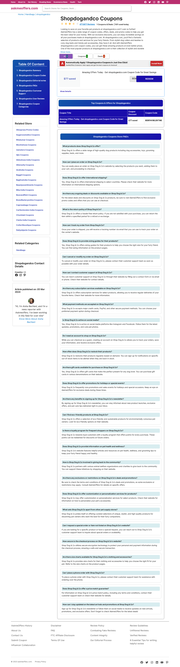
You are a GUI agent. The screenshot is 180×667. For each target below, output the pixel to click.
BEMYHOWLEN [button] (142, 78)
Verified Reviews (138, 635)
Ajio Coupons (22, 155)
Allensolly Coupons (25, 165)
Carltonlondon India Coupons (29, 210)
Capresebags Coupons (26, 205)
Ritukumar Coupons (25, 140)
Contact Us (17, 635)
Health (72, 2)
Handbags (20, 250)
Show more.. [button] (65, 52)
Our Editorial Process (100, 640)
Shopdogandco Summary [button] (30, 70)
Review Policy (97, 625)
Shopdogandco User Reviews (32, 99)
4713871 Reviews (87, 24)
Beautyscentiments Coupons (29, 185)
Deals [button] (101, 56)
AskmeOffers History (21, 625)
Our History (32, 2)
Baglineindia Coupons (26, 180)
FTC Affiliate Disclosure (62, 635)
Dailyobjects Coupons (26, 230)
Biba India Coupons (25, 190)
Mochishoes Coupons (26, 145)
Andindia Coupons (24, 170)
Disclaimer (56, 625)
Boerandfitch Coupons (26, 195)
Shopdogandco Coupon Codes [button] (32, 75)
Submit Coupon (19, 640)
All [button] (65, 56)
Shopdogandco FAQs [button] (28, 86)
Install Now (157, 63)
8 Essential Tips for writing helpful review (143, 642)
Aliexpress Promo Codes (27, 130)
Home (13, 2)
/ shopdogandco (42, 14)
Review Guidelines (139, 625)
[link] (16, 275)
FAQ (53, 630)
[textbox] (87, 8)
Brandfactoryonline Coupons (29, 200)
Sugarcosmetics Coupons (28, 135)
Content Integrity (98, 635)
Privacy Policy (40, 662)
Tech (79, 2)
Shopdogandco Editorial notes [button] (32, 81)
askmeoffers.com (24, 8)
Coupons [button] (82, 56)
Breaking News (45, 2)
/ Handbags (29, 14)
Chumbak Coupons (25, 215)
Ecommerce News (60, 2)
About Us (21, 2)
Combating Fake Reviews (103, 630)
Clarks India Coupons (26, 220)
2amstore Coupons (25, 150)
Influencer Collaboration (23, 645)
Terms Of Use (57, 640)
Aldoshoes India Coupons (28, 160)
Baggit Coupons (23, 175)
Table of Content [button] (31, 64)
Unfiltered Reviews (139, 630)
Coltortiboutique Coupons (28, 225)
